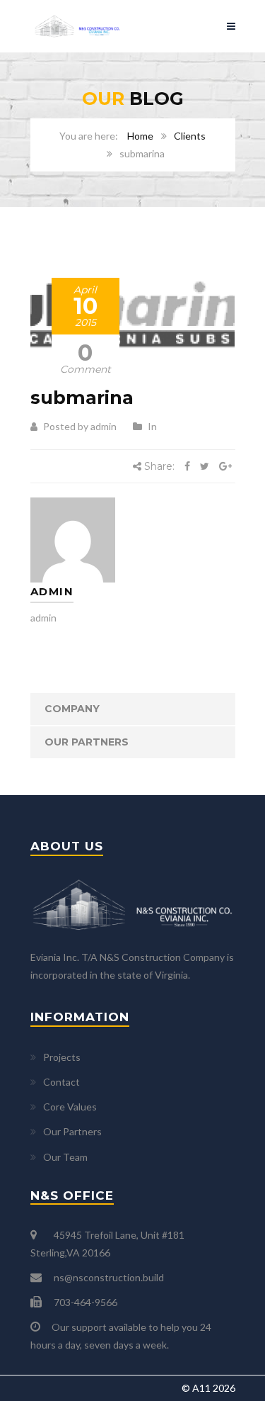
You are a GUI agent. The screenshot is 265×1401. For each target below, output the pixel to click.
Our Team (65, 1157)
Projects (62, 1057)
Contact (61, 1082)
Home (140, 136)
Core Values (70, 1107)
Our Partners (87, 742)
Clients (190, 136)
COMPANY (72, 708)
